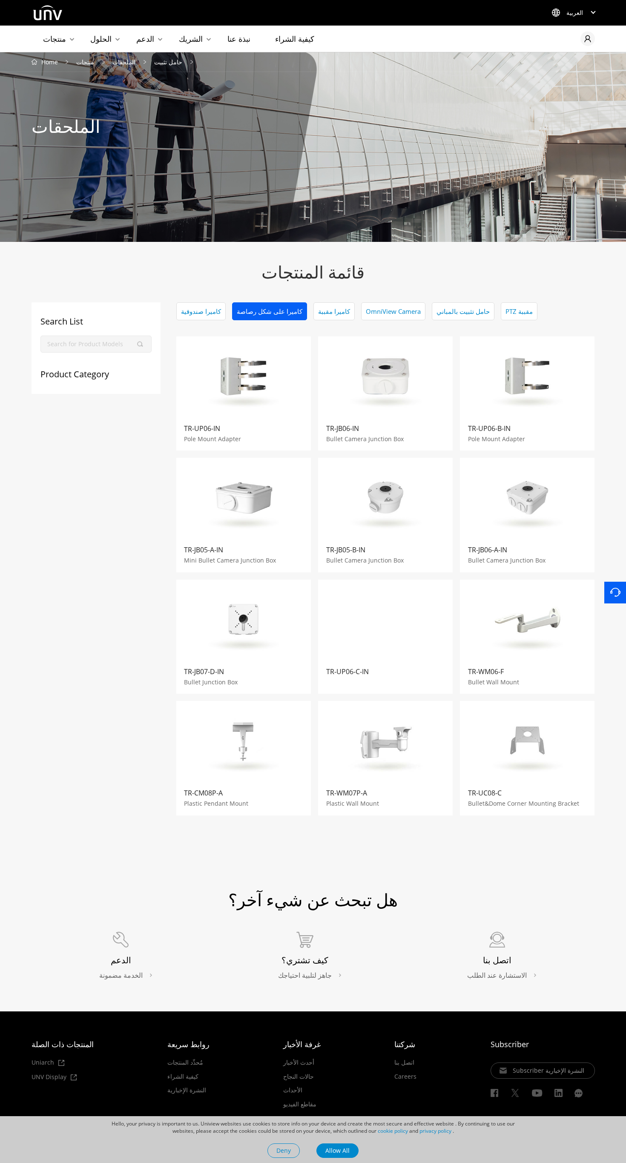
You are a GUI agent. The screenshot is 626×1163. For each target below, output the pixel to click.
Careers (405, 1077)
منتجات (54, 39)
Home (49, 62)
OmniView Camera (393, 311)
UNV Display (50, 1077)
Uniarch (44, 1063)
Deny (283, 1150)
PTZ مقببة (519, 311)
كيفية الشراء (294, 39)
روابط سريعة (188, 1044)
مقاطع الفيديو (299, 1104)
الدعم (145, 39)
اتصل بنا (404, 1062)
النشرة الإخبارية (186, 1090)
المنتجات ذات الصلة (63, 1044)
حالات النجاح (298, 1077)
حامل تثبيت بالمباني (463, 311)
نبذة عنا (238, 39)
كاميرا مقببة (334, 311)
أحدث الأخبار (298, 1062)
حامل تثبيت (168, 62)
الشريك (191, 39)
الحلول (101, 39)
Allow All (337, 1150)
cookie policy (393, 1130)
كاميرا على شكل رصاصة (269, 311)
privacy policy (435, 1130)
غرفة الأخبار (302, 1044)
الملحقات (123, 62)
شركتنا (404, 1044)
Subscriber (510, 1044)
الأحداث (292, 1090)
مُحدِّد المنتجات (185, 1062)
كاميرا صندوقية (201, 311)
